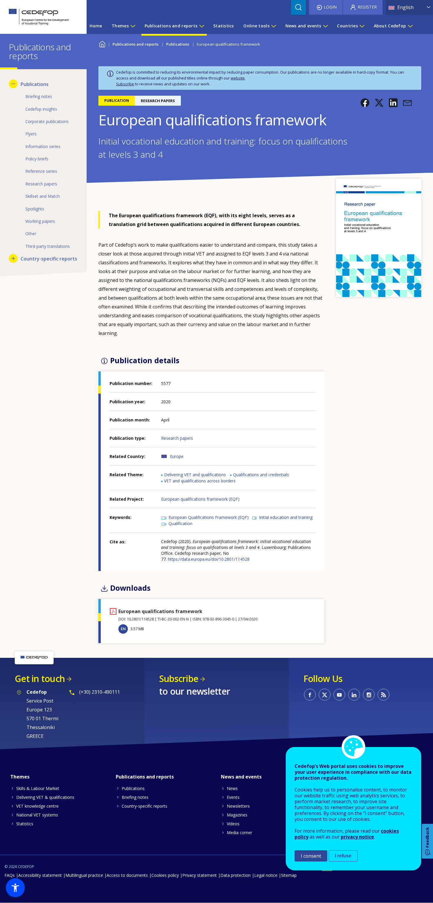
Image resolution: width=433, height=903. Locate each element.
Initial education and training (286, 517)
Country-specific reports (144, 806)
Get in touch (40, 679)
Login (330, 7)
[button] (365, 103)
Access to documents (127, 875)
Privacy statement (199, 875)
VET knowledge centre (37, 806)
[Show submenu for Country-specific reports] (13, 258)
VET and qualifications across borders (200, 481)
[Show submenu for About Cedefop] (410, 26)
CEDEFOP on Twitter (324, 695)
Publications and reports (135, 44)
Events (233, 797)
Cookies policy (165, 875)
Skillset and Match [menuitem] (42, 196)
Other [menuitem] (30, 233)
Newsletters (238, 806)
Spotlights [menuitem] (34, 209)
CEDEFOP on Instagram (369, 695)
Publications (177, 44)
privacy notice (357, 837)
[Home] (39, 17)
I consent (311, 856)
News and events (241, 776)
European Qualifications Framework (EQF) (208, 517)
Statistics (24, 823)
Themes (19, 776)
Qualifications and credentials (261, 474)
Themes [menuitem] (120, 26)
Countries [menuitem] (347, 26)
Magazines (237, 815)
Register (367, 7)
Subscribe (125, 84)
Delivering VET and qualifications (195, 474)
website (238, 78)
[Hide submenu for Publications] (13, 83)
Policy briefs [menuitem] (36, 159)
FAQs (9, 875)
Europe (177, 456)
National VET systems (37, 815)
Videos (233, 823)
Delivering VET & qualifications (45, 797)
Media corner (239, 832)
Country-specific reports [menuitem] (49, 258)
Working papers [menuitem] (40, 221)
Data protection (235, 875)
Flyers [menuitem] (31, 134)
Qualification (180, 523)
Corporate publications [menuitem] (47, 121)
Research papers (177, 438)
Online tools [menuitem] (256, 26)
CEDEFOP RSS (383, 695)
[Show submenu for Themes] (132, 26)
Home (102, 43)
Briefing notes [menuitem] (38, 96)
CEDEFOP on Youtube (339, 695)
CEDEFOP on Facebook (310, 695)
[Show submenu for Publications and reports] (201, 26)
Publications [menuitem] (35, 84)
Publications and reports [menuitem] (171, 26)
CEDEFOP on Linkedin (354, 695)
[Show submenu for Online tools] (273, 26)
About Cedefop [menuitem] (390, 26)
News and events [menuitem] (303, 26)
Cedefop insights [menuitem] (41, 109)
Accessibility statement (40, 875)
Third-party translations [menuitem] (47, 246)
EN (123, 628)
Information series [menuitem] (42, 146)
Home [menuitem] (96, 26)
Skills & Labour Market (37, 788)
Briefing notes (135, 797)
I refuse (343, 855)
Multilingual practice (84, 875)
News (232, 788)
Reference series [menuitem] (41, 171)
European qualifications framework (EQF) (200, 499)
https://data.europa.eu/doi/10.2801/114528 (208, 559)
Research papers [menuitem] (41, 184)
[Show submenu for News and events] (325, 26)
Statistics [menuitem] (223, 26)
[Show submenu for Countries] (361, 26)
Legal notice (265, 875)
